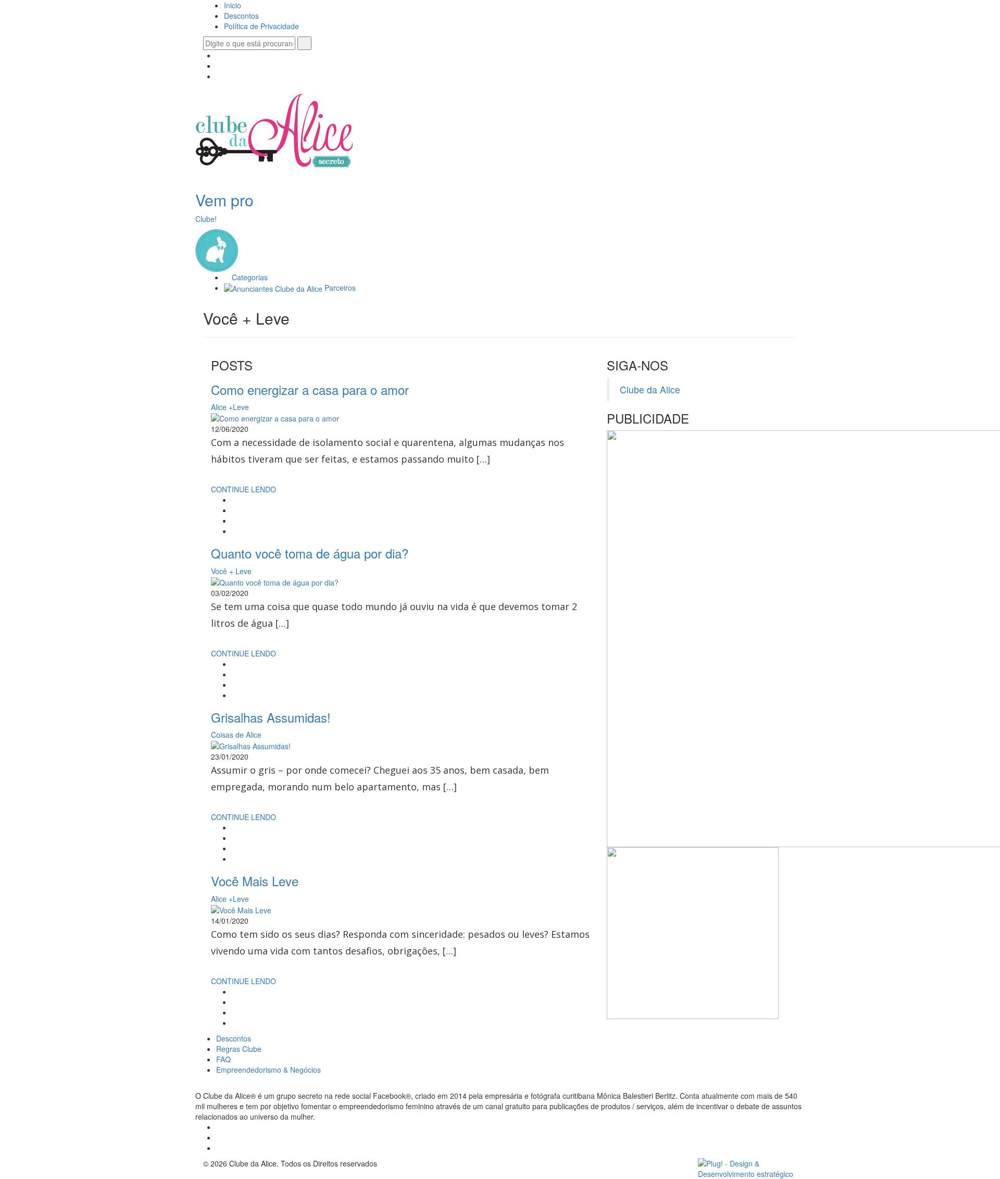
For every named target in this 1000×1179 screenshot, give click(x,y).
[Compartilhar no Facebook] (235, 499)
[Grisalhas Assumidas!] (251, 745)
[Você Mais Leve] (241, 909)
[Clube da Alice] (274, 132)
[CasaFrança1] (693, 932)
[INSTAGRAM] (219, 65)
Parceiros (339, 287)
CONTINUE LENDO (244, 489)
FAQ (223, 1059)
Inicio (232, 5)
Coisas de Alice (236, 734)
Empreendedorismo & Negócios (268, 1069)
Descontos (241, 15)
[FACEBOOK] (219, 55)
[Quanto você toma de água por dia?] (275, 581)
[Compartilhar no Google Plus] (235, 520)
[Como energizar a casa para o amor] (275, 417)
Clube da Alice (650, 389)
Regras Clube (238, 1049)
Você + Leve (231, 571)
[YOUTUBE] (219, 76)
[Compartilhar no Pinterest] (235, 531)
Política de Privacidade (261, 26)
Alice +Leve (230, 407)
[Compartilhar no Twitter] (235, 510)
